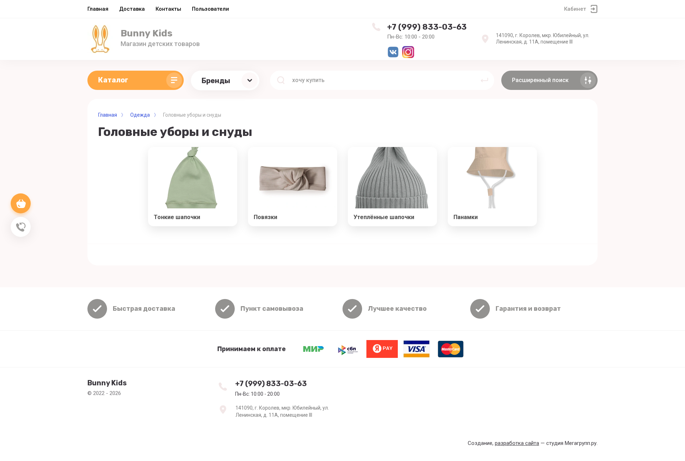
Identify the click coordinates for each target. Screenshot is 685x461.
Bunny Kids (146, 33)
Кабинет (575, 9)
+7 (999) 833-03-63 (427, 27)
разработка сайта (517, 443)
